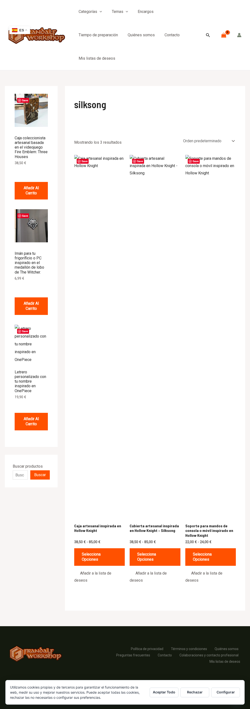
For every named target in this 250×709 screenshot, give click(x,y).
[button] (99, 11)
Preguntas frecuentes (133, 655)
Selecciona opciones (91, 557)
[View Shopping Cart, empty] (223, 35)
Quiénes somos (141, 35)
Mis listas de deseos (97, 58)
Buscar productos (28, 466)
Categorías (88, 11)
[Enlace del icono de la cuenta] (239, 35)
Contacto (172, 35)
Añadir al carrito (31, 190)
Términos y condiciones (189, 649)
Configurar (226, 692)
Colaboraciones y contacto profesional (209, 655)
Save (25, 100)
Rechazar (195, 692)
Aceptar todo (164, 692)
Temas (117, 11)
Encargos (146, 11)
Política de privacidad (147, 649)
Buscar (40, 475)
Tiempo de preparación (98, 35)
